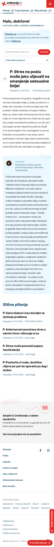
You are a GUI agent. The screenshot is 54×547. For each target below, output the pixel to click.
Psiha (5, 455)
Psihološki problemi (42, 90)
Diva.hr (36, 504)
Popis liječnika (22, 10)
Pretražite (44, 52)
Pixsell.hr (35, 508)
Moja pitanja (41, 10)
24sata (16, 508)
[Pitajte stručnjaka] (52, 521)
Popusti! (25, 508)
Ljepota (7, 462)
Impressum (8, 525)
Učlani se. (16, 41)
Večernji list (8, 504)
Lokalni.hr (45, 504)
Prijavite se (10, 34)
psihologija (30, 338)
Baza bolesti (9, 486)
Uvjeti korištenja (10, 529)
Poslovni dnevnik (23, 504)
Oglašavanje (8, 521)
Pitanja (6, 10)
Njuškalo (7, 508)
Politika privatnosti (11, 533)
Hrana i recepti (10, 468)
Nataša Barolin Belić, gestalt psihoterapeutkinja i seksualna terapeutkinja (29, 167)
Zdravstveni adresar (13, 480)
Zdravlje (7, 449)
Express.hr (46, 508)
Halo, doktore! (10, 474)
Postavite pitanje (38, 543)
